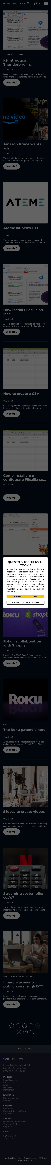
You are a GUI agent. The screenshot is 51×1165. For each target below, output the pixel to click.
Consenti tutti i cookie (25, 596)
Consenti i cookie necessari (25, 603)
